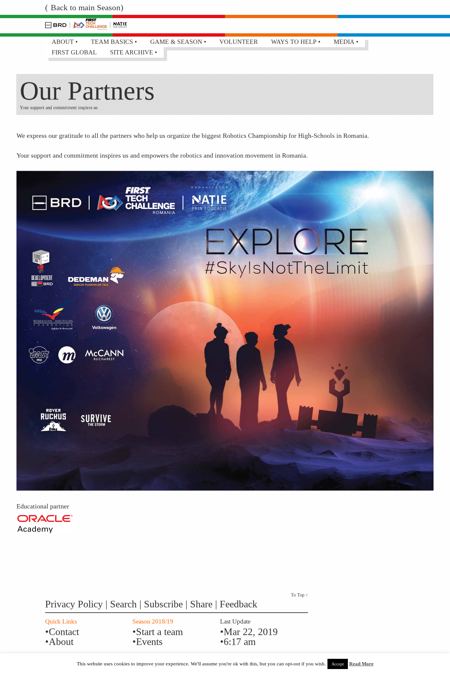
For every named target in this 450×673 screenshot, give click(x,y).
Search (124, 603)
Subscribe (163, 603)
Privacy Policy (74, 603)
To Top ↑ (299, 595)
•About (59, 641)
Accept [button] (337, 663)
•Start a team (157, 631)
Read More (361, 663)
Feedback (238, 603)
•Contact (62, 631)
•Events (147, 641)
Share (202, 603)
